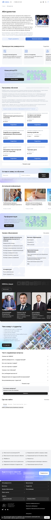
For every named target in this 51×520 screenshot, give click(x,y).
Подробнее (13, 124)
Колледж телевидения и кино (10, 252)
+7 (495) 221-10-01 (18, 1)
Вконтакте (12, 473)
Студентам (29, 486)
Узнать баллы (14, 79)
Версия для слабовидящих (32, 505)
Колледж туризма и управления (11, 257)
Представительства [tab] (18, 404)
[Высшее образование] (37, 241)
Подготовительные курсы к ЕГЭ (35, 261)
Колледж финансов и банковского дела (13, 245)
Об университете (6, 483)
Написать (25, 393)
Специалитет (30, 242)
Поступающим (30, 489)
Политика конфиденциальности (32, 503)
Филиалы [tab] (10, 404)
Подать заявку (44, 175)
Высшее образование (34, 237)
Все (46, 233)
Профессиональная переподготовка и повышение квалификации (36, 259)
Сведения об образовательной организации (35, 508)
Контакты (46, 399)
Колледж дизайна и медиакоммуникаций (13, 250)
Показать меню (48, 2)
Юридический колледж (9, 243)
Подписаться (44, 473)
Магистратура (30, 244)
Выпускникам (29, 483)
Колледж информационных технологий (12, 248)
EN (10, 1)
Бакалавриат (30, 239)
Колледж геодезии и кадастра (10, 255)
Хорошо (47, 517)
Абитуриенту (29, 513)
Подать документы (13, 38)
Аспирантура (7, 269)
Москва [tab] (5, 404)
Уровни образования (7, 489)
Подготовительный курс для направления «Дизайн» (37, 255)
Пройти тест (9, 225)
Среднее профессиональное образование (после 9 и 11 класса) (12, 239)
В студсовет (6, 345)
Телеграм (19, 473)
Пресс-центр (5, 492)
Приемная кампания (37, 38)
